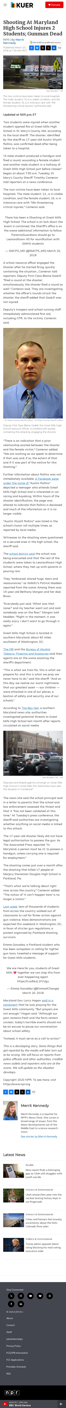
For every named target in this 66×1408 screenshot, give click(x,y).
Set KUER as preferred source (47, 42)
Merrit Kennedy (13, 41)
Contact (10, 1325)
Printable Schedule (16, 1367)
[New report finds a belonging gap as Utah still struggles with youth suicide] (13, 1171)
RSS (8, 1374)
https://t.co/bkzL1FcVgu (33, 981)
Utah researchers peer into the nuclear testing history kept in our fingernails (44, 1198)
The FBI (8, 649)
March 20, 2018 (33, 993)
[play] (5, 1404)
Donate (55, 4)
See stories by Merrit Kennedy (39, 1136)
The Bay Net (30, 708)
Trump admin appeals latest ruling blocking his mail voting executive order (43, 1247)
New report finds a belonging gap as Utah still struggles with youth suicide (44, 1173)
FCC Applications (15, 1360)
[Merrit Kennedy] (10, 1110)
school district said (22, 554)
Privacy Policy (13, 1346)
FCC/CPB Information (17, 1353)
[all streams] (62, 1404)
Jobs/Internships (14, 1339)
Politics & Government (39, 1239)
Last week (10, 906)
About (9, 1318)
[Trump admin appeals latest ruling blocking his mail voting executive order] (13, 1245)
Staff (9, 1332)
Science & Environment (39, 1189)
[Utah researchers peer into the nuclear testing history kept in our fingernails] (13, 1195)
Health (29, 1165)
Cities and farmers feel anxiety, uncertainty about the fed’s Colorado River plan (44, 1223)
